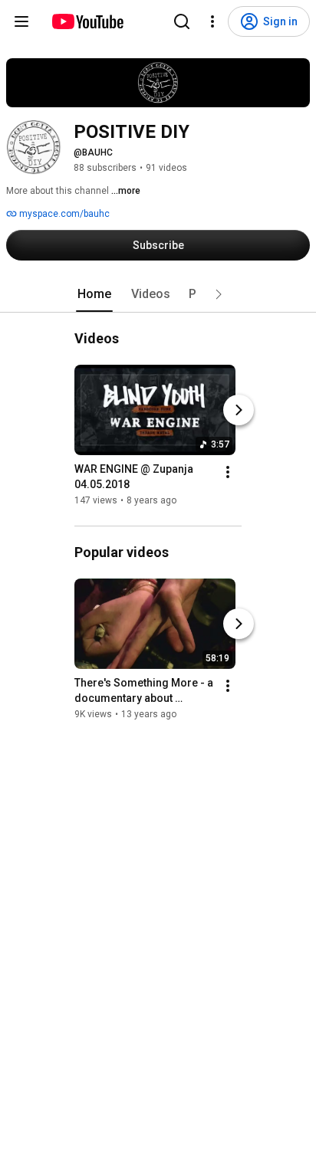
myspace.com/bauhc (63, 213)
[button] (218, 294)
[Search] (182, 21)
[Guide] (21, 21)
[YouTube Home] (87, 21)
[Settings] (212, 21)
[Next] (238, 410)
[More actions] (227, 472)
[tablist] (158, 294)
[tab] (94, 294)
